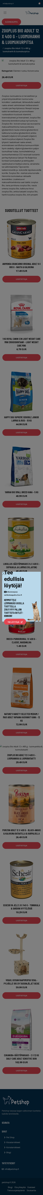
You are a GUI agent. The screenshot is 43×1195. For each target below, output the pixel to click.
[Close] (3, 573)
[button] (15, 622)
